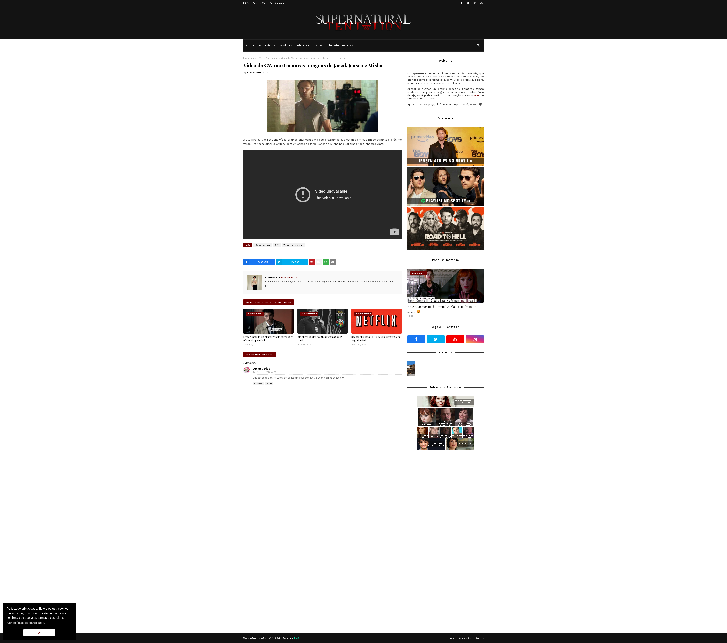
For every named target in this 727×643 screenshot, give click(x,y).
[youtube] (481, 3)
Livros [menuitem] (318, 45)
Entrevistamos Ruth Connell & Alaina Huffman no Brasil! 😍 (441, 309)
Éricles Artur (254, 72)
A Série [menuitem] (285, 45)
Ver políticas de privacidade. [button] (26, 622)
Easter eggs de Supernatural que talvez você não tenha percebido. (268, 338)
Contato (479, 638)
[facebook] (461, 3)
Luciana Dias (261, 368)
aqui (476, 95)
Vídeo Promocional (269, 58)
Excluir (269, 383)
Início (246, 3)
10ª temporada (262, 245)
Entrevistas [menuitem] (267, 45)
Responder (258, 383)
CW (277, 245)
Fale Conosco (276, 3)
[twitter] (468, 3)
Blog (296, 638)
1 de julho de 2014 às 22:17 (265, 372)
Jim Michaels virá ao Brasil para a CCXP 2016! (319, 338)
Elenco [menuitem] (302, 45)
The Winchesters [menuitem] (339, 45)
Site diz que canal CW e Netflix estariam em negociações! (375, 338)
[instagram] (474, 3)
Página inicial (250, 58)
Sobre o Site (259, 3)
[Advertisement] (445, 482)
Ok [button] (39, 632)
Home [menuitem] (250, 45)
